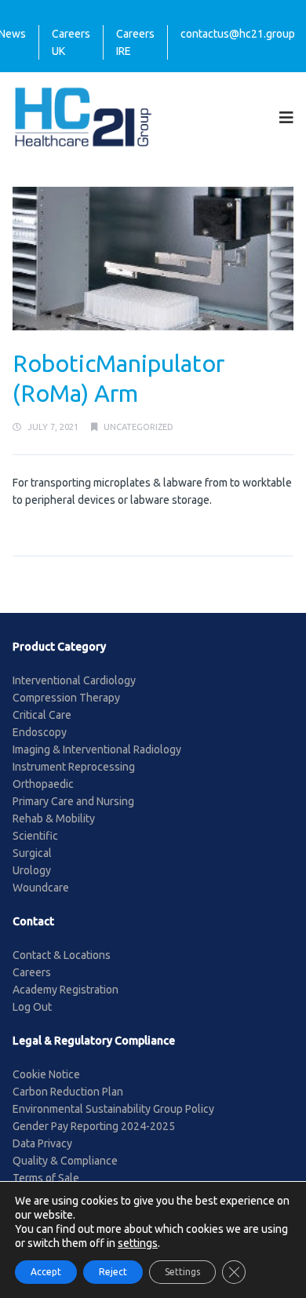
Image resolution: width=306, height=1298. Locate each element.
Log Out (32, 1007)
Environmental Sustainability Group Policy (113, 1109)
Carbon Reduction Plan (68, 1091)
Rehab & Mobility (54, 818)
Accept (46, 1272)
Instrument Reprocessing (74, 766)
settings (138, 1243)
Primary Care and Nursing (73, 801)
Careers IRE (135, 42)
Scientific (35, 835)
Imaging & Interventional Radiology (97, 749)
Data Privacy (42, 1143)
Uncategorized (138, 427)
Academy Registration (65, 989)
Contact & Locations (62, 955)
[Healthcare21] (83, 116)
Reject (113, 1272)
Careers (32, 972)
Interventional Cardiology (74, 680)
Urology (32, 870)
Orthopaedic (43, 784)
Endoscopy (40, 732)
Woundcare (41, 887)
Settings (182, 1272)
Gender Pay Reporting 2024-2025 (94, 1126)
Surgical (32, 853)
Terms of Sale (46, 1178)
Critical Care (42, 715)
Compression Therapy (66, 697)
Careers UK (71, 42)
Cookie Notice (46, 1074)
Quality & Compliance (65, 1160)
